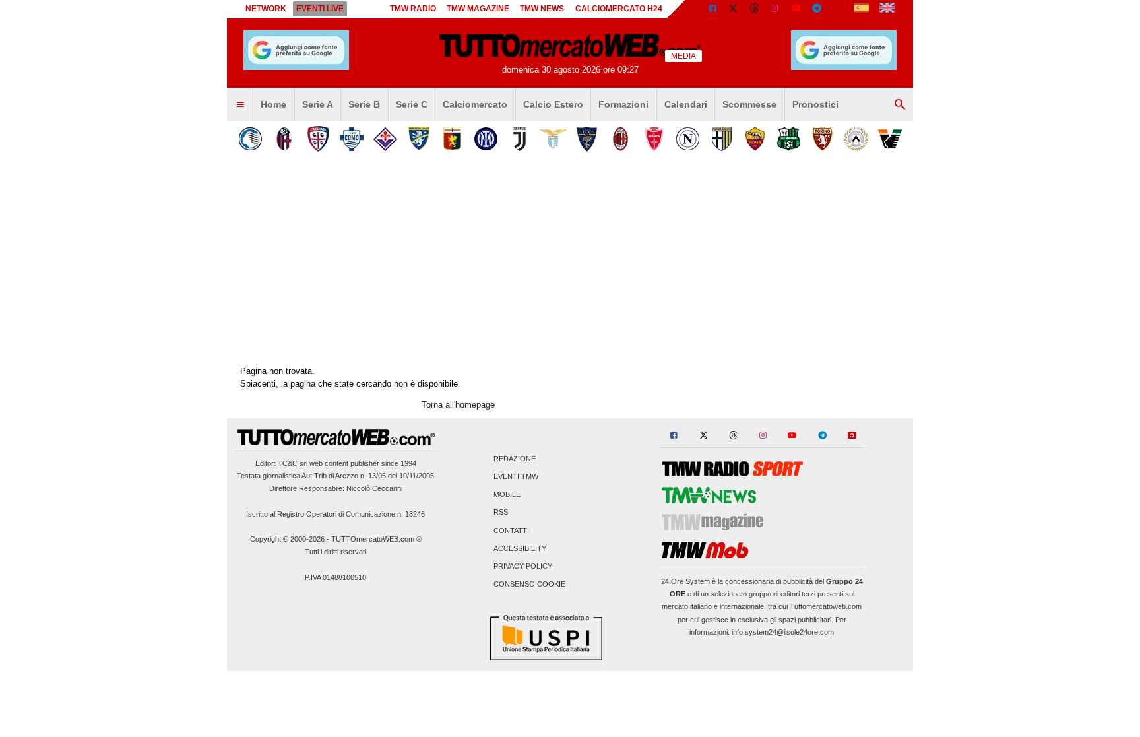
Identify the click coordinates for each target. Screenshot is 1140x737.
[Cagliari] (317, 138)
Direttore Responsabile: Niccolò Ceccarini (335, 488)
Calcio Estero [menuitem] (553, 104)
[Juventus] (519, 138)
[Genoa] (452, 138)
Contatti (511, 530)
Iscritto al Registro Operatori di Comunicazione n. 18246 (335, 514)
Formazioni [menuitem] (623, 104)
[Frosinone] (418, 138)
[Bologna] (284, 138)
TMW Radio (413, 9)
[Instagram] (775, 9)
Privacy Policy (522, 566)
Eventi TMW (515, 476)
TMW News (542, 9)
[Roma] (755, 138)
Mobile (507, 495)
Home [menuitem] (273, 104)
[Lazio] (553, 138)
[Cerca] (900, 105)
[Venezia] (889, 138)
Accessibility (519, 548)
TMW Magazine (478, 9)
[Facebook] (712, 9)
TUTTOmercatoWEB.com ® (376, 539)
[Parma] (721, 138)
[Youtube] (795, 9)
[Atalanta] (250, 138)
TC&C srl (292, 463)
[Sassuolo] (788, 138)
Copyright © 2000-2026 (287, 539)
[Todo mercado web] (861, 9)
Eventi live (320, 9)
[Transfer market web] (887, 9)
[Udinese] (856, 138)
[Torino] (822, 138)
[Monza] (654, 138)
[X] (733, 9)
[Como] (351, 138)
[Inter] (485, 138)
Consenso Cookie (529, 585)
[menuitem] (240, 105)
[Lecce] (586, 138)
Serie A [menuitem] (317, 104)
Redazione (514, 459)
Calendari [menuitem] (685, 104)
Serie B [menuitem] (364, 104)
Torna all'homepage (458, 405)
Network (265, 9)
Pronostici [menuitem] (815, 104)
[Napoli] (687, 138)
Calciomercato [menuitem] (475, 104)
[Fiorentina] (384, 138)
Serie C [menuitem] (412, 104)
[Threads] (754, 9)
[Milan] (620, 138)
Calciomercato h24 (618, 9)
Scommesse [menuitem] (749, 104)
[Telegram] (817, 9)
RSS (500, 513)
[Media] (838, 9)
